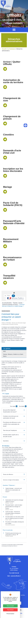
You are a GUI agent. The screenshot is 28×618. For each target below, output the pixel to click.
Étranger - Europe (18, 302)
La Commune (11, 49)
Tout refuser (10, 609)
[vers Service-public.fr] (15, 299)
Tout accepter (10, 606)
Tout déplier (22, 406)
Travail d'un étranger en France (10, 304)
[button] (14, 29)
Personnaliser (10, 613)
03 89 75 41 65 (15, 573)
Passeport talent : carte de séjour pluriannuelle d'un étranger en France (13, 506)
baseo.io (15, 545)
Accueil (4, 49)
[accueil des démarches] (14, 292)
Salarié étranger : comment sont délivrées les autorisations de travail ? (13, 490)
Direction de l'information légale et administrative (12, 544)
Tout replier (13, 406)
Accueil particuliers (7, 302)
